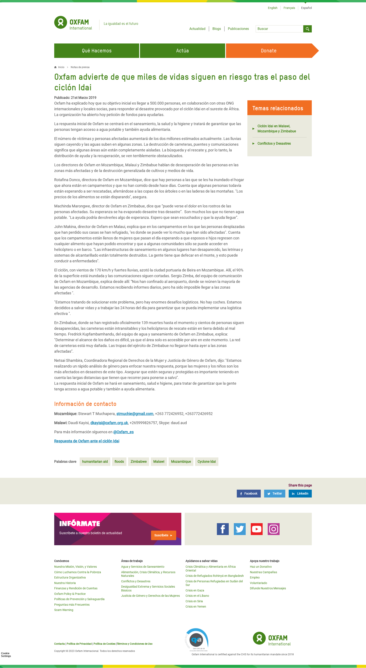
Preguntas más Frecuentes (72, 604)
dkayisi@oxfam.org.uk (109, 423)
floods (119, 462)
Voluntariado (258, 583)
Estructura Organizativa (70, 577)
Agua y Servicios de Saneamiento (142, 566)
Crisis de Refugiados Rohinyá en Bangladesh (215, 575)
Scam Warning (63, 610)
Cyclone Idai (207, 462)
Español (306, 8)
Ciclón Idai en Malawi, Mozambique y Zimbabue (277, 128)
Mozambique (181, 462)
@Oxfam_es (123, 432)
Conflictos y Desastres (274, 143)
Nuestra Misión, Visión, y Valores (75, 566)
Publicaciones (238, 29)
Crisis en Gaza (195, 590)
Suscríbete (161, 535)
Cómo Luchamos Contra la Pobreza (77, 572)
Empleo (255, 577)
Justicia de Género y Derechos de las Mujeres (150, 595)
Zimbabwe (139, 462)
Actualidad (197, 29)
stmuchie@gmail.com (134, 413)
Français (289, 8)
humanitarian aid (95, 462)
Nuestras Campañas (263, 572)
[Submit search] (307, 28)
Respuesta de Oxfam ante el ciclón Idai (86, 441)
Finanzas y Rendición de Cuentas (75, 588)
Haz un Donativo (261, 566)
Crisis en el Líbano (197, 595)
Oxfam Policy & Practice (70, 593)
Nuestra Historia (65, 583)
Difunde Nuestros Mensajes (268, 588)
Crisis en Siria (194, 601)
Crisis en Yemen (196, 606)
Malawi (158, 462)
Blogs (216, 29)
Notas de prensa (80, 67)
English (272, 8)
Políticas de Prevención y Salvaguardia (79, 599)
